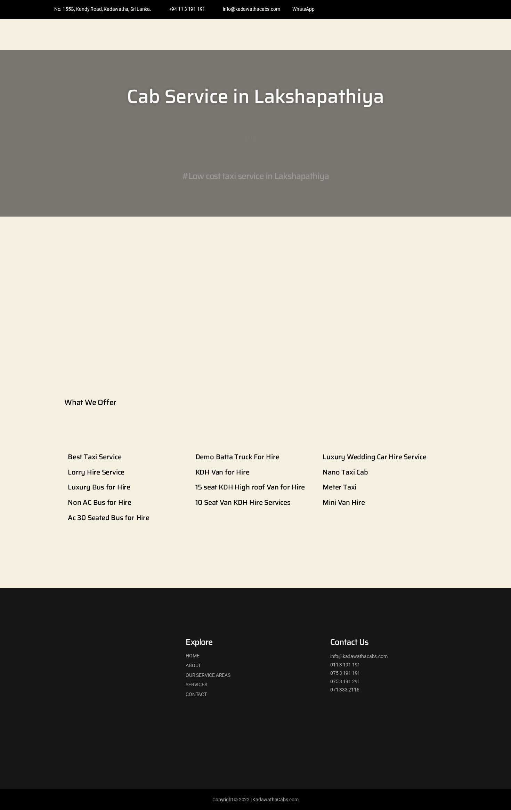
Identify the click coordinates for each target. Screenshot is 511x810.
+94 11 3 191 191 (187, 9)
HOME (192, 655)
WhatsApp (303, 9)
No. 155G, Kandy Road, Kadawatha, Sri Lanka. (102, 9)
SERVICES (196, 684)
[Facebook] (421, 9)
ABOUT (193, 665)
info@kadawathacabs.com (251, 9)
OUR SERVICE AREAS (208, 675)
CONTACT (196, 694)
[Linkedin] (434, 9)
